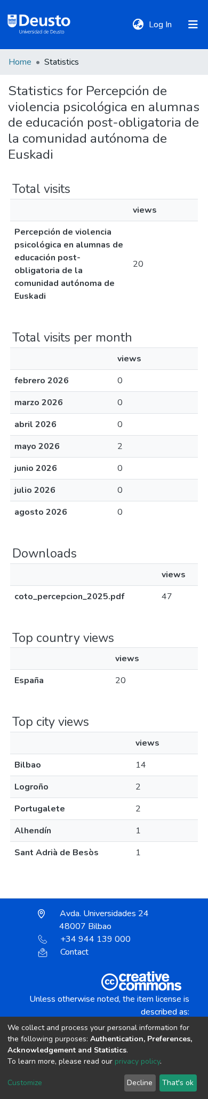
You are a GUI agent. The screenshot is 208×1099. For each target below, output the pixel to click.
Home (20, 62)
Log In (161, 24)
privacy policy (137, 1061)
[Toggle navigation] (193, 24)
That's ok (178, 1083)
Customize (24, 1083)
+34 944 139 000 (95, 939)
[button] (138, 24)
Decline (140, 1083)
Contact (74, 952)
